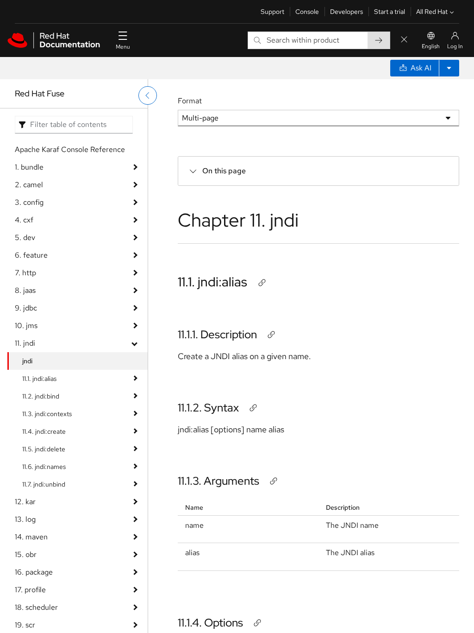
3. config (29, 202)
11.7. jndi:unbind (43, 484)
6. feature (31, 255)
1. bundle (29, 167)
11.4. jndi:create (44, 431)
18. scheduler (36, 607)
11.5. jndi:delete (43, 449)
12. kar (25, 501)
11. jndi (25, 343)
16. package (34, 572)
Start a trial (389, 11)
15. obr (26, 554)
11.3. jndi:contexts (47, 414)
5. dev (25, 237)
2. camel (29, 185)
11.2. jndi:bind (40, 396)
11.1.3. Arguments (218, 481)
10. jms (26, 325)
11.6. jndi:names (44, 466)
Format (190, 101)
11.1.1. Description (217, 334)
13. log (25, 519)
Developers (346, 11)
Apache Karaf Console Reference (70, 149)
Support (272, 11)
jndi (27, 361)
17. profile (30, 590)
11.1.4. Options (210, 622)
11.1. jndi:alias (39, 378)
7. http (25, 273)
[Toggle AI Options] (449, 68)
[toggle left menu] (147, 95)
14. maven (31, 537)
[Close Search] (404, 40)
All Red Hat (432, 11)
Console (307, 11)
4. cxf (24, 220)
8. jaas (25, 290)
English (431, 46)
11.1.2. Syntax (208, 407)
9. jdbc (26, 308)
